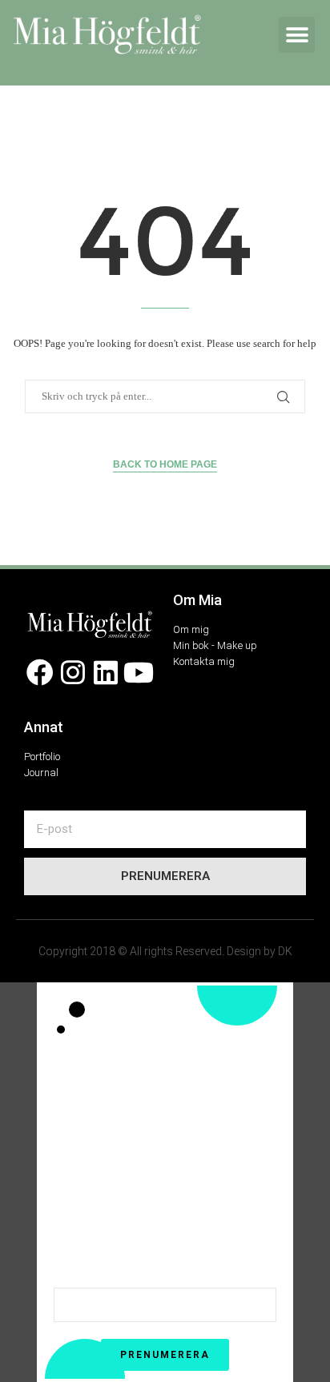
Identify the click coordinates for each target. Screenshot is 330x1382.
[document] (165, 1182)
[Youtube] (138, 672)
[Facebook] (40, 672)
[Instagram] (73, 672)
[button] (297, 35)
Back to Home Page (165, 464)
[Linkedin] (106, 672)
